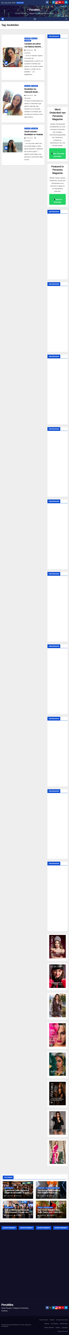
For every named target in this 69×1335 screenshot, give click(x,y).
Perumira (18, 1195)
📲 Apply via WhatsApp (57, 200)
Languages (65, 1327)
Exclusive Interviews (62, 1319)
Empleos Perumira (63, 1331)
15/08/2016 (29, 50)
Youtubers (28, 40)
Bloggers (27, 38)
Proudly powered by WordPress (10, 1324)
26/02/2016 (29, 95)
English (40, 1207)
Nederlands (41, 1188)
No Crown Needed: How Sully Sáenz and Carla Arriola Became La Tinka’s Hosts (51, 1212)
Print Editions (54, 1323)
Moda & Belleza (9, 1188)
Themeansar (4, 1326)
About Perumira (43, 1319)
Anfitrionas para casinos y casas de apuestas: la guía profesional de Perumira (16, 1192)
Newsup (27, 1324)
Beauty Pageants (49, 1327)
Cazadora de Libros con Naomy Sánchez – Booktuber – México (33, 47)
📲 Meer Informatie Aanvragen (57, 155)
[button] (66, 19)
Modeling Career (48, 1207)
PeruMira (34, 9)
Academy (46, 1323)
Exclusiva (34, 38)
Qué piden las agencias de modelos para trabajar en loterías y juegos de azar (16, 1212)
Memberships (64, 1323)
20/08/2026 (42, 1215)
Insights (58, 1327)
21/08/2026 (42, 1195)
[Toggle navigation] (35, 19)
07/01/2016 (29, 138)
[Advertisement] (57, 72)
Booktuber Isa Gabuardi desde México (31, 92)
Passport (52, 1319)
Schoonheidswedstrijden (52, 1188)
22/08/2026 (9, 1195)
